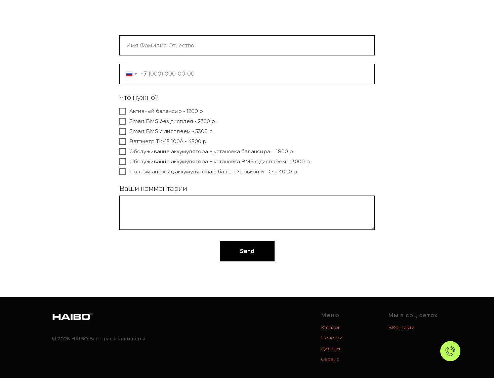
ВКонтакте (401, 327)
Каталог (229, 13)
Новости (189, 13)
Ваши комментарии (153, 188)
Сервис (305, 13)
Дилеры (268, 13)
